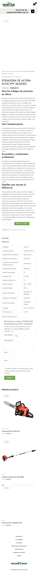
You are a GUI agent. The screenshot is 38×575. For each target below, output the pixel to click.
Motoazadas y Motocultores (19, 546)
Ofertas (19, 555)
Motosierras (9, 71)
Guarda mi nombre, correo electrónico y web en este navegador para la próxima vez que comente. (18, 371)
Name (6, 352)
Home (3, 71)
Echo (3, 77)
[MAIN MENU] (32, 11)
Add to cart (22, 223)
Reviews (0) (5, 242)
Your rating (8, 335)
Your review (9, 340)
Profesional (17, 71)
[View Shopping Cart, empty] (34, 4)
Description (5, 238)
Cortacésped (19, 539)
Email (6, 360)
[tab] (19, 238)
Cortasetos (19, 542)
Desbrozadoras (19, 549)
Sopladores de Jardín (19, 552)
